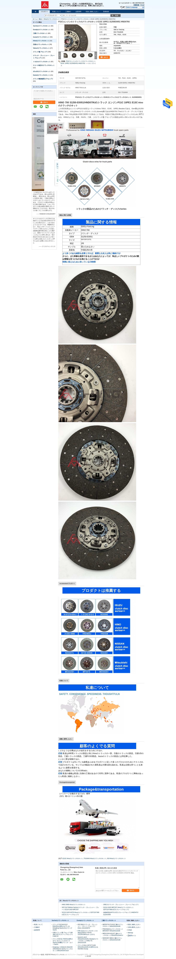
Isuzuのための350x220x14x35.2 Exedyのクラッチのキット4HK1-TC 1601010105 (88, 939)
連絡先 (45, 102)
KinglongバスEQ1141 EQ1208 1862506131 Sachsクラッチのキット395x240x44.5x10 (63, 948)
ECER (89, 956)
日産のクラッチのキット (41, 44)
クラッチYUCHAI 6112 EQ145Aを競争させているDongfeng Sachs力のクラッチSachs (62, 927)
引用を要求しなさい (134, 927)
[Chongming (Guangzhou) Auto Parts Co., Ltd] (46, 5)
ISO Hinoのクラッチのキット (116, 858)
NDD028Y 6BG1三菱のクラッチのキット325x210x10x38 (112, 939)
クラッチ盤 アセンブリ (40, 52)
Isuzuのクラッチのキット (41, 37)
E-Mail (130, 930)
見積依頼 (136, 5)
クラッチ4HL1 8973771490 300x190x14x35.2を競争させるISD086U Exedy (88, 947)
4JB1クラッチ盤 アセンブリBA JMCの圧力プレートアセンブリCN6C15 (63, 934)
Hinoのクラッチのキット (52, 19)
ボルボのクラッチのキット (41, 71)
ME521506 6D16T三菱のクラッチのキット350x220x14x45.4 (113, 934)
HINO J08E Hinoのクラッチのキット (73, 904)
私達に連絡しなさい (92, 11)
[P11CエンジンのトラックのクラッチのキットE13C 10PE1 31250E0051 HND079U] (77, 37)
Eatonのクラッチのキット (41, 75)
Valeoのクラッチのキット (41, 48)
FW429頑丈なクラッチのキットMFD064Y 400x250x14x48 (113, 930)
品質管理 (78, 11)
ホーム (35, 19)
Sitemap (130, 933)
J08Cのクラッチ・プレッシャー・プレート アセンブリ (121, 904)
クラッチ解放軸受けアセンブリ (43, 79)
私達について (56, 11)
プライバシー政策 (38, 954)
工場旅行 (68, 11)
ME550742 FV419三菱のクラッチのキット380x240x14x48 (113, 925)
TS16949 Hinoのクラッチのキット (95, 858)
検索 (116, 15)
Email (142, 5)
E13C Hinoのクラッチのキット (73, 858)
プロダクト (44, 11)
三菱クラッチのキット (40, 33)
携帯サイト (132, 935)
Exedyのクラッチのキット (41, 29)
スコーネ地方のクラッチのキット (44, 65)
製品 (40, 19)
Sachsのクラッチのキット (41, 26)
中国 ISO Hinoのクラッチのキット (56, 954)
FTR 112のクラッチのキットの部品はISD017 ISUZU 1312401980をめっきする (88, 932)
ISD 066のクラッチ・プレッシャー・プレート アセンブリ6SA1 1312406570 (87, 926)
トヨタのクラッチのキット (41, 61)
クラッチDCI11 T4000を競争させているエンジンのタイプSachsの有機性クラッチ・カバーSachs (63, 941)
